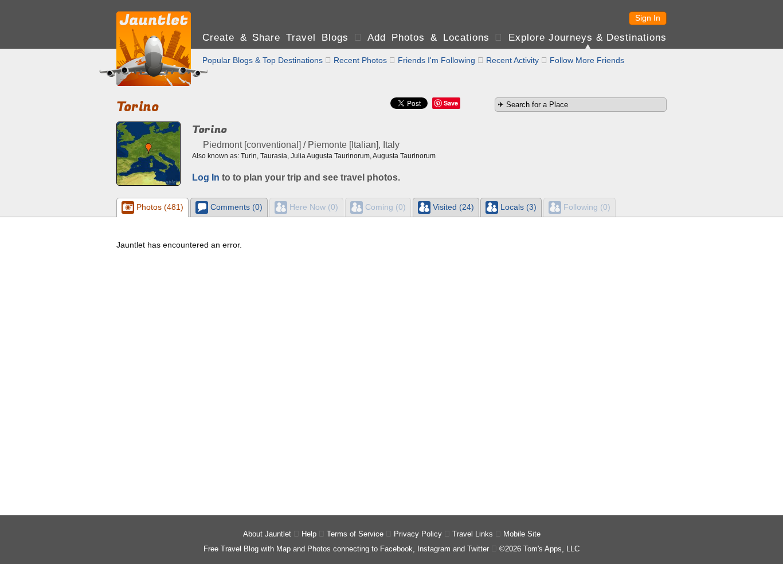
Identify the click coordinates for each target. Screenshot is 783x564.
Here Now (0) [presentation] (312, 206)
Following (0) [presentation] (585, 206)
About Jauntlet (267, 534)
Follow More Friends (587, 60)
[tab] (152, 207)
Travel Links (472, 534)
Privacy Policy (418, 534)
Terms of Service (355, 534)
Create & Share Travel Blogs (275, 37)
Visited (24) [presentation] (452, 206)
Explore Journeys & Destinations (587, 37)
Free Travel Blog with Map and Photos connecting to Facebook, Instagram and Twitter (346, 549)
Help (309, 534)
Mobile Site (522, 534)
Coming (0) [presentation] (384, 206)
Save (451, 103)
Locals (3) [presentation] (517, 206)
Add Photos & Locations (428, 37)
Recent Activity (512, 60)
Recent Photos (360, 60)
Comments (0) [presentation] (235, 206)
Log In (206, 177)
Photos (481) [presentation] (158, 206)
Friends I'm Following (436, 60)
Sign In (647, 17)
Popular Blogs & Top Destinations (262, 60)
